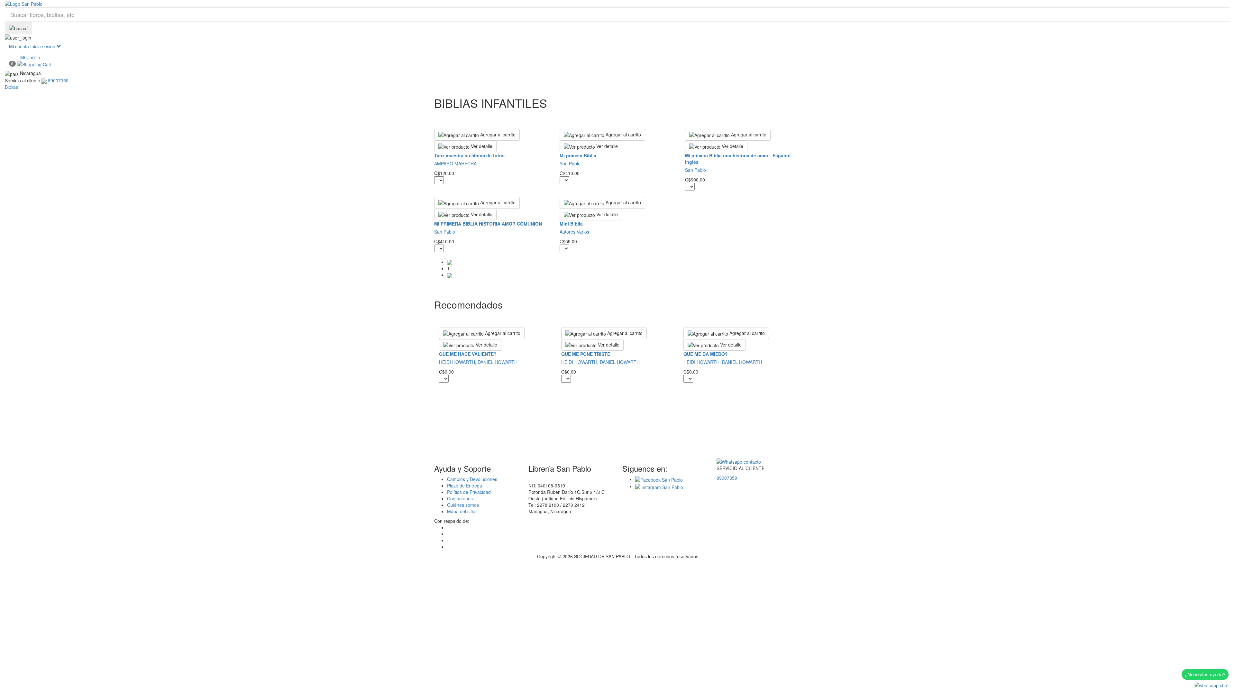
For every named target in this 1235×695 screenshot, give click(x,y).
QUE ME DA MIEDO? (705, 354)
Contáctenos (460, 498)
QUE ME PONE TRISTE (585, 354)
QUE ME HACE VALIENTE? (468, 354)
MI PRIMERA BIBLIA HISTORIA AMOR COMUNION (488, 223)
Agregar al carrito (497, 134)
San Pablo (570, 163)
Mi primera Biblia (578, 155)
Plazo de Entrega (464, 485)
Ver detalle (481, 146)
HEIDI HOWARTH (457, 362)
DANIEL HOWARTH (497, 362)
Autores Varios (574, 231)
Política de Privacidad (469, 492)
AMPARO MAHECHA (455, 163)
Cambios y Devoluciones (472, 479)
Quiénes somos (463, 505)
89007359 (727, 478)
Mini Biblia (571, 223)
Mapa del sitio (461, 511)
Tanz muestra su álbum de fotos (469, 155)
